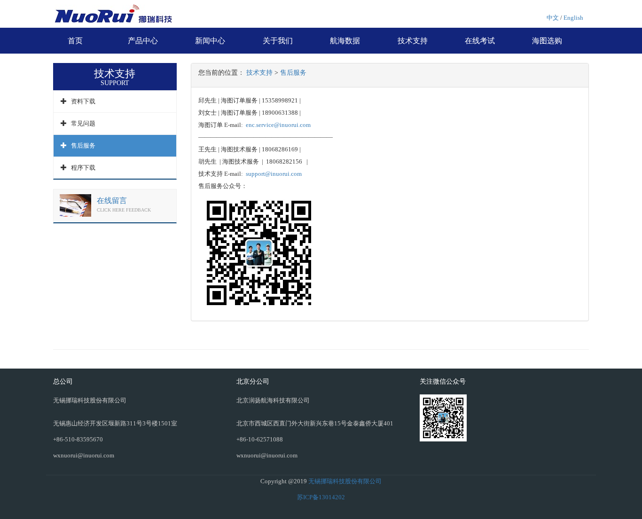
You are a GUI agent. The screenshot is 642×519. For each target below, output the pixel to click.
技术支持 (413, 41)
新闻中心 (210, 41)
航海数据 (345, 41)
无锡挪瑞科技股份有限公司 (345, 481)
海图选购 (547, 41)
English (573, 17)
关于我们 (278, 41)
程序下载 (83, 167)
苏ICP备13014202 (321, 497)
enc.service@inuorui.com (279, 124)
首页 (75, 41)
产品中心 (143, 41)
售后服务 (83, 145)
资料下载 (83, 101)
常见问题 (83, 123)
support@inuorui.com (274, 173)
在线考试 (480, 41)
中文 (553, 17)
